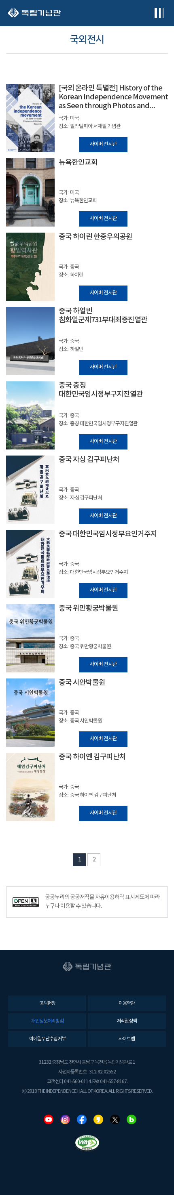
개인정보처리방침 (47, 1021)
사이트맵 (127, 1039)
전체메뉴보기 (159, 13)
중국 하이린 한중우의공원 (95, 237)
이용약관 (127, 1003)
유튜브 (48, 1119)
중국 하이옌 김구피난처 (92, 757)
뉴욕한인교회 (78, 162)
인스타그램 (65, 1119)
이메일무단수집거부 (47, 1039)
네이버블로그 (131, 1119)
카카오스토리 (98, 1119)
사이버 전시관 (103, 144)
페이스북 (82, 1119)
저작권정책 (127, 1021)
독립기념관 (34, 13)
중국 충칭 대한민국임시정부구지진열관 (101, 390)
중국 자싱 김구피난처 (89, 460)
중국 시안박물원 (82, 682)
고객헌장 (47, 1003)
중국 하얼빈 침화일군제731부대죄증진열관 (103, 315)
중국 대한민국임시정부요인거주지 (108, 534)
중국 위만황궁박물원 (88, 608)
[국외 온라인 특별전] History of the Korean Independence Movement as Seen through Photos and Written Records (113, 97)
